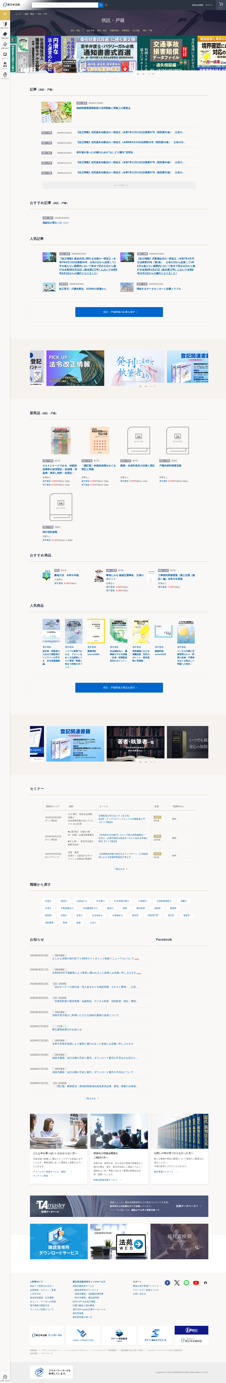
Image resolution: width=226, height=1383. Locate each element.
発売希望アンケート (163, 1171)
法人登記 (136, 30)
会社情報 (33, 1353)
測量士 (184, 901)
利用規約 (33, 1350)
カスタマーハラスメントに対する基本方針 (164, 1350)
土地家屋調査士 (163, 901)
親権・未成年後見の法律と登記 (137, 465)
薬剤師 (157, 908)
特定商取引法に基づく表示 (132, 1350)
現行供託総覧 (50, 532)
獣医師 (48, 915)
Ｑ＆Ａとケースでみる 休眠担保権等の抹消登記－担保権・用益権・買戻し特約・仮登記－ (60, 469)
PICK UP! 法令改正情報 (84, 1301)
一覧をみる (119, 869)
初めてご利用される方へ (42, 1286)
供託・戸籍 (147, 30)
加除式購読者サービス (83, 1286)
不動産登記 (114, 30)
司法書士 (100, 901)
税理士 (64, 901)
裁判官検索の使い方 (82, 1317)
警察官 (186, 915)
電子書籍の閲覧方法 (39, 1305)
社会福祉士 (97, 915)
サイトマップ (47, 1353)
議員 (78, 922)
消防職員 (49, 922)
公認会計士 (81, 901)
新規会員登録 (197, 5)
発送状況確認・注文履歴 (42, 1297)
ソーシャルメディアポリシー (76, 1350)
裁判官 (135, 915)
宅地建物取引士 (90, 908)
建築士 (110, 908)
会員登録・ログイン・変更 (43, 1290)
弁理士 (48, 908)
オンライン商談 (40, 1175)
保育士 (79, 915)
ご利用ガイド (36, 1281)
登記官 (171, 915)
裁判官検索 (78, 1313)
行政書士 (143, 901)
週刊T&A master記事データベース (89, 1309)
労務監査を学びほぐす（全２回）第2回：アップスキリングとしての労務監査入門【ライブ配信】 (122, 818)
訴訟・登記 (75, 30)
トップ (18, 14)
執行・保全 (102, 30)
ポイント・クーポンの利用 (43, 1301)
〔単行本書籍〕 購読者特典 (86, 1297)
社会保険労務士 (121, 901)
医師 (125, 908)
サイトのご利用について (42, 1309)
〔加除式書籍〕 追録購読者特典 (88, 1294)
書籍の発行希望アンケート (146, 1286)
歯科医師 (140, 908)
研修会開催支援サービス (105, 1180)
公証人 (93, 922)
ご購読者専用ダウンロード (86, 1290)
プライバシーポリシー (51, 1350)
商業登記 (125, 30)
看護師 (173, 908)
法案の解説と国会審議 (83, 1305)
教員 (65, 922)
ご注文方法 (35, 1294)
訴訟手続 (90, 30)
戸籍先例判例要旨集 (170, 465)
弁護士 (48, 901)
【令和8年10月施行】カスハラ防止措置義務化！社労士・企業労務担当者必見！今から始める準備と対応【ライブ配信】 (123, 838)
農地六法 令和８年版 (66, 575)
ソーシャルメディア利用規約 (105, 1350)
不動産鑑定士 (67, 908)
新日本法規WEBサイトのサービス (89, 1281)
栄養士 (64, 915)
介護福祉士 (117, 915)
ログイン (209, 5)
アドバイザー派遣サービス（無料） (50, 1171)
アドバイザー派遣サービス (146, 1290)
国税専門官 (153, 915)
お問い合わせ (139, 1294)
